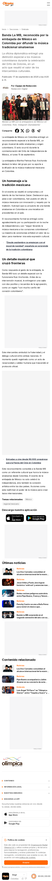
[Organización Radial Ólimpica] (26, 762)
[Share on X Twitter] (22, 131)
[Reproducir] (33, 876)
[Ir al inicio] (8, 4)
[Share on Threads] (33, 131)
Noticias (20, 569)
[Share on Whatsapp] (28, 131)
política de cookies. (27, 857)
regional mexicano (11, 504)
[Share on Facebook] (17, 131)
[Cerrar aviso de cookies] (46, 839)
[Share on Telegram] (39, 131)
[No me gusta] (26, 878)
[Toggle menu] (48, 4)
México (29, 499)
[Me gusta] (23, 878)
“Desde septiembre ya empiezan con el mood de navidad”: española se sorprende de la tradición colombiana (27, 246)
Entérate (25, 29)
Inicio (4, 29)
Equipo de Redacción (26, 86)
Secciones (14, 29)
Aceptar (26, 862)
